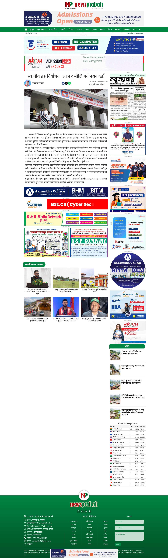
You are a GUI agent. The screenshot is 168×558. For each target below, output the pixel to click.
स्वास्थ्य (79, 29)
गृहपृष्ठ (32, 29)
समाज (87, 29)
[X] (66, 83)
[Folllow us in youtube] (82, 511)
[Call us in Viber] (89, 511)
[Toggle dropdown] (140, 29)
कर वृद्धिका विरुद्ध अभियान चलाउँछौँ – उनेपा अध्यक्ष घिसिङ (94, 319)
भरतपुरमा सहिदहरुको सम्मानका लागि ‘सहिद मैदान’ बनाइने (66, 290)
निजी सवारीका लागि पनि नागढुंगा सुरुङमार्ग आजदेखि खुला (37, 319)
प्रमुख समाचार (41, 29)
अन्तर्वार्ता (118, 29)
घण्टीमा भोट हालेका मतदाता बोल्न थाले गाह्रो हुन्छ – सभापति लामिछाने (66, 319)
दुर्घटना (94, 29)
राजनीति (63, 29)
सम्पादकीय (53, 29)
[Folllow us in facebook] (78, 511)
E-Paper (127, 29)
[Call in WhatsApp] (85, 511)
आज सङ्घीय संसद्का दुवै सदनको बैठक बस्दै (94, 290)
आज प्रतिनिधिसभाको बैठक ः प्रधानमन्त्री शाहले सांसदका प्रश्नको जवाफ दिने (37, 291)
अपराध (102, 29)
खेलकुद (71, 29)
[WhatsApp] (69, 83)
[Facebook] (63, 83)
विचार (110, 29)
